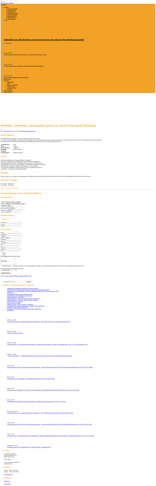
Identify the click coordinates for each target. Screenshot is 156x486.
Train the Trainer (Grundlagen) (15, 301)
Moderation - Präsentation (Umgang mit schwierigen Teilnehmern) (24, 309)
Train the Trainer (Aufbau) (14, 303)
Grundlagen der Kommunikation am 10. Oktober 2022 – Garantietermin (29, 447)
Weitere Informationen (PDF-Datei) (10, 188)
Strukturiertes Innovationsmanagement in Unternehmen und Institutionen (25, 306)
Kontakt (9, 89)
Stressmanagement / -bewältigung (15, 297)
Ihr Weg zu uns (11, 86)
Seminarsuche (7, 79)
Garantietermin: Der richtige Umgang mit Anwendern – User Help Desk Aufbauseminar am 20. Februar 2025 (40, 413)
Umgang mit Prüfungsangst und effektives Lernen (20, 294)
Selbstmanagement (12, 16)
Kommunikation (11, 11)
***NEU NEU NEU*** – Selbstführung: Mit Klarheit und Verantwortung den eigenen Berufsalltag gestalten (39, 356)
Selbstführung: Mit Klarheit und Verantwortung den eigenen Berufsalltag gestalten (44, 39)
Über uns (6, 80)
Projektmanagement (12, 14)
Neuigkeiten (10, 310)
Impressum (7, 481)
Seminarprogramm (12, 88)
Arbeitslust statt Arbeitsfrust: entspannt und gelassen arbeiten (22, 288)
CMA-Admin (6, 131)
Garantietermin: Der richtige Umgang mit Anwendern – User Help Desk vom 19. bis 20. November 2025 (38, 322)
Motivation (10, 292)
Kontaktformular (8, 474)
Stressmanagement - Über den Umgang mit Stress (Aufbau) (22, 300)
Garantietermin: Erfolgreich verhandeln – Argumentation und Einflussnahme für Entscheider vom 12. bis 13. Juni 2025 (43, 390)
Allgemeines (10, 82)
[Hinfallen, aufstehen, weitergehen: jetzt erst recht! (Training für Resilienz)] (19, 121)
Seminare (6, 7)
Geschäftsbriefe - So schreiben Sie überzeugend (19, 295)
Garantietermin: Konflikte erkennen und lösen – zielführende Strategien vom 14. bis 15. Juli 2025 (36, 401)
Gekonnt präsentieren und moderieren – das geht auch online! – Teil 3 (25, 55)
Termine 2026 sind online (14, 333)
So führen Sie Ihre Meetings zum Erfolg (17, 307)
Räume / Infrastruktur (12, 85)
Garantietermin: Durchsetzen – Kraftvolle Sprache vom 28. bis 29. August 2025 (31, 379)
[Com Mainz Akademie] (7, 3)
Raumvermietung (8, 90)
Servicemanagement (12, 8)
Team (8, 83)
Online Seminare (11, 19)
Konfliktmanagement (12, 13)
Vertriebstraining (11, 17)
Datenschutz (7, 484)
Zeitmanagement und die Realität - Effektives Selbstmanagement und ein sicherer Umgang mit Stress (33, 291)
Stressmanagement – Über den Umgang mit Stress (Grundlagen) (23, 66)
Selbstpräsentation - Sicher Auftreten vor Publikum (20, 304)
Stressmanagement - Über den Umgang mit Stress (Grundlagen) (23, 298)
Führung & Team (11, 10)
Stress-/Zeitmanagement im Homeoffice (16, 77)
